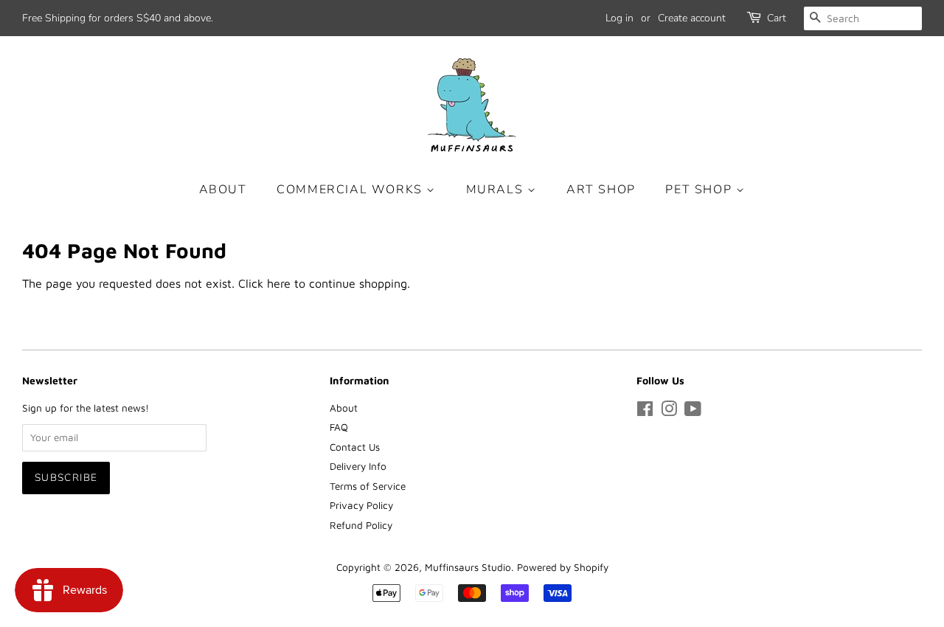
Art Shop (601, 189)
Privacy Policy (361, 505)
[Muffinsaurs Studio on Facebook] (644, 412)
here (279, 283)
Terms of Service (368, 486)
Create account (692, 18)
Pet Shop (700, 189)
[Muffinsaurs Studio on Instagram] (669, 412)
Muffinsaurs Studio (468, 567)
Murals (496, 189)
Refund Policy (361, 525)
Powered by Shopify (562, 567)
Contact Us (355, 447)
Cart (776, 18)
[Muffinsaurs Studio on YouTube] (692, 412)
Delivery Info (358, 466)
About (223, 189)
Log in (619, 18)
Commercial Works (351, 189)
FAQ (339, 427)
